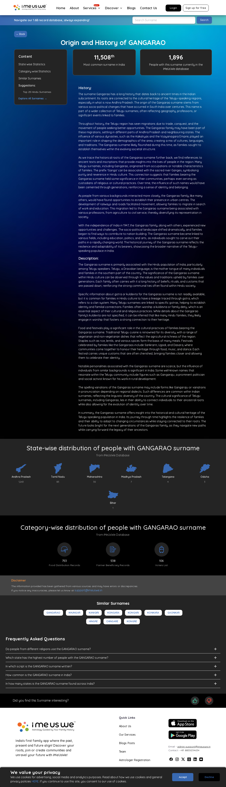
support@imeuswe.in (88, 590)
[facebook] (171, 759)
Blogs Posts (127, 743)
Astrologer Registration (134, 760)
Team (122, 751)
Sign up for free (196, 8)
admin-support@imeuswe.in (193, 746)
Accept (183, 777)
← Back (20, 34)
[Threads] (189, 759)
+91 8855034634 (189, 750)
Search (204, 20)
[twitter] (183, 759)
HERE (35, 781)
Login (173, 8)
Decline (209, 777)
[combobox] (164, 20)
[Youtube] (201, 759)
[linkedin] (195, 759)
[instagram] (177, 759)
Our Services (127, 734)
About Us (125, 726)
